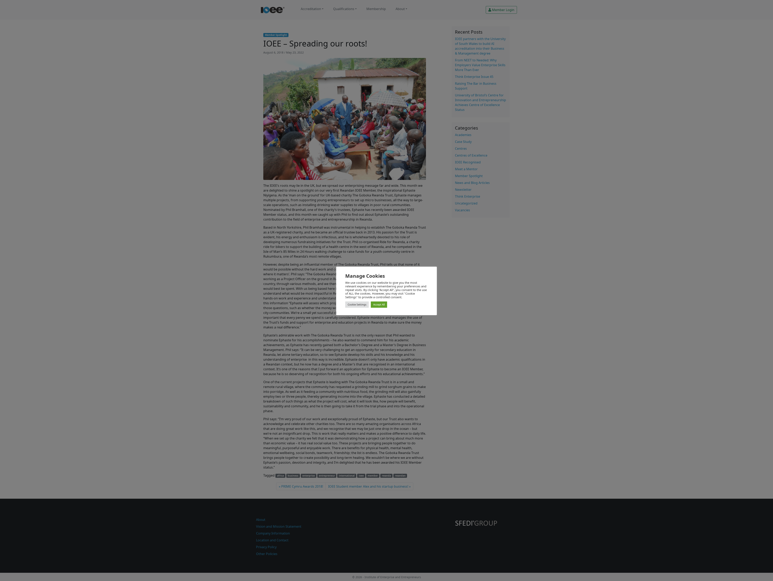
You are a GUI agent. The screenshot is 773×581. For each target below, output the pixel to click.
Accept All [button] (379, 304)
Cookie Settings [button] (357, 304)
